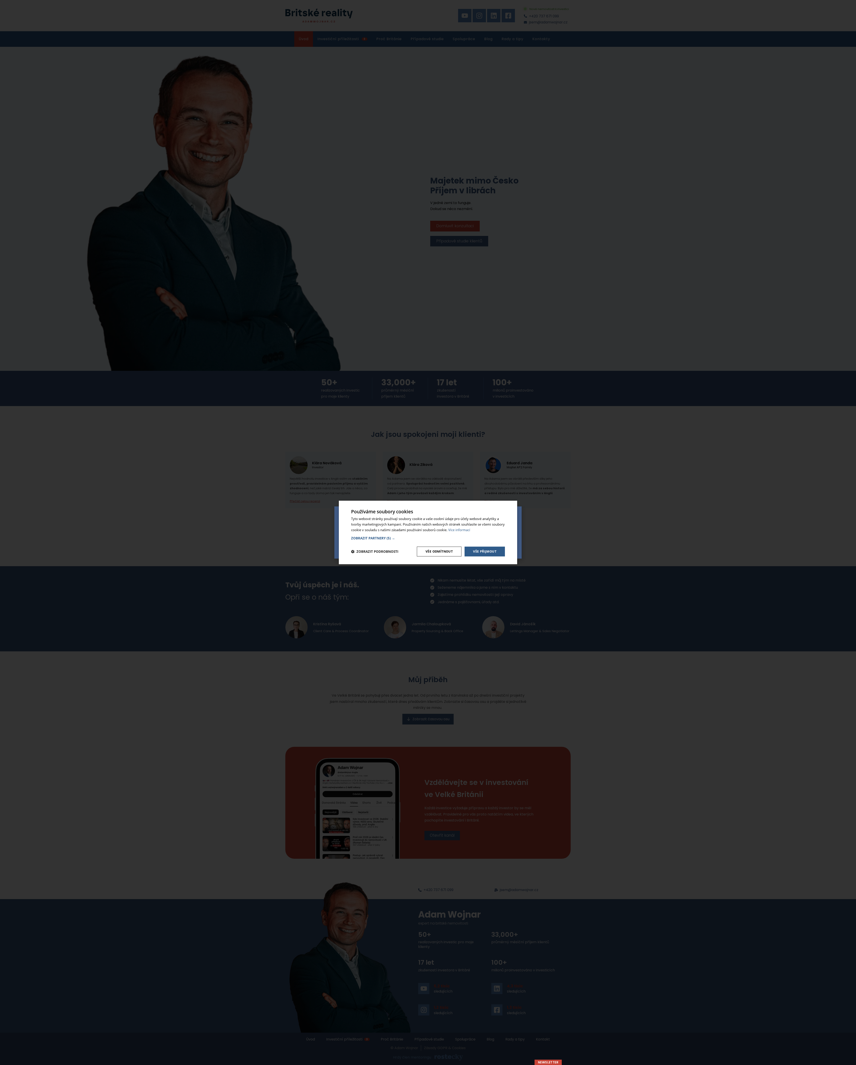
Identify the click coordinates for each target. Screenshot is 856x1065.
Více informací (459, 530)
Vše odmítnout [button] (439, 551)
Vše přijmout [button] (484, 551)
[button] (428, 538)
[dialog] (428, 532)
